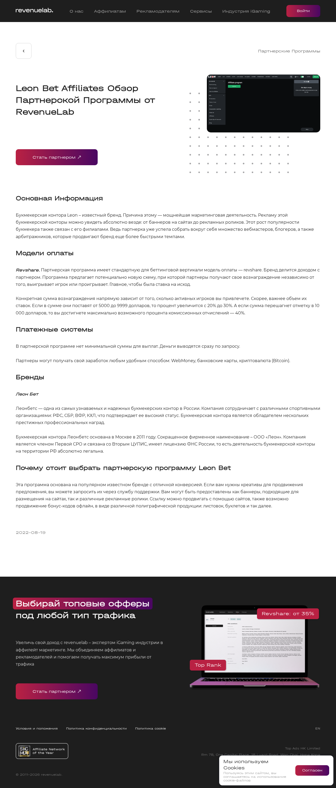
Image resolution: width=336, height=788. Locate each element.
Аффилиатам (110, 11)
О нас (76, 11)
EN (317, 728)
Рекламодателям (158, 11)
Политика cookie (150, 728)
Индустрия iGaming (246, 11)
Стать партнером (54, 157)
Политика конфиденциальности (96, 728)
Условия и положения (37, 728)
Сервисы (201, 11)
